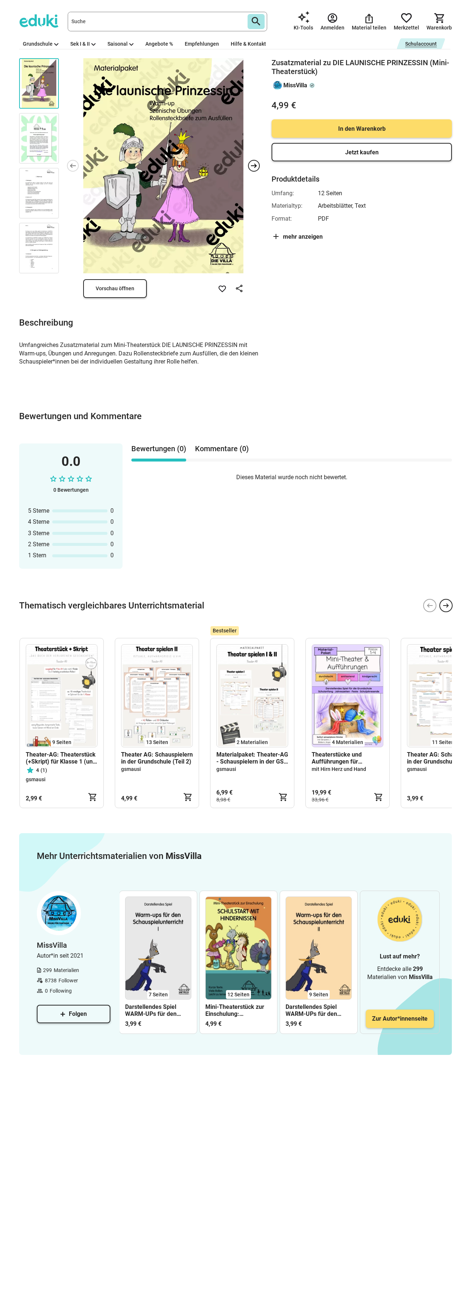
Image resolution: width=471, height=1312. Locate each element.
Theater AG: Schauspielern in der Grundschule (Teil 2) (157, 758)
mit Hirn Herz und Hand (339, 769)
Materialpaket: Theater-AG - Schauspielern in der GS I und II (252, 758)
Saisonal (117, 44)
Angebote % (159, 44)
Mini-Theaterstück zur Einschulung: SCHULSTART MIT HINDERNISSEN (234, 1010)
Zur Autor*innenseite (400, 1018)
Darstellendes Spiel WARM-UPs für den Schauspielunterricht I (154, 1010)
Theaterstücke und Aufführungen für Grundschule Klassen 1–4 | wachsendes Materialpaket (347, 758)
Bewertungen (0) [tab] (158, 448)
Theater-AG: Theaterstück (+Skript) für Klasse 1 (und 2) (61, 758)
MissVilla (295, 85)
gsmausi (36, 779)
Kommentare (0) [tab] (222, 448)
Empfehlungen (202, 44)
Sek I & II (80, 44)
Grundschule (38, 44)
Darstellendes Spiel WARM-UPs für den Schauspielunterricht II (316, 1010)
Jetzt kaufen (362, 152)
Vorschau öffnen (115, 288)
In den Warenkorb (362, 128)
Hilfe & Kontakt (248, 44)
